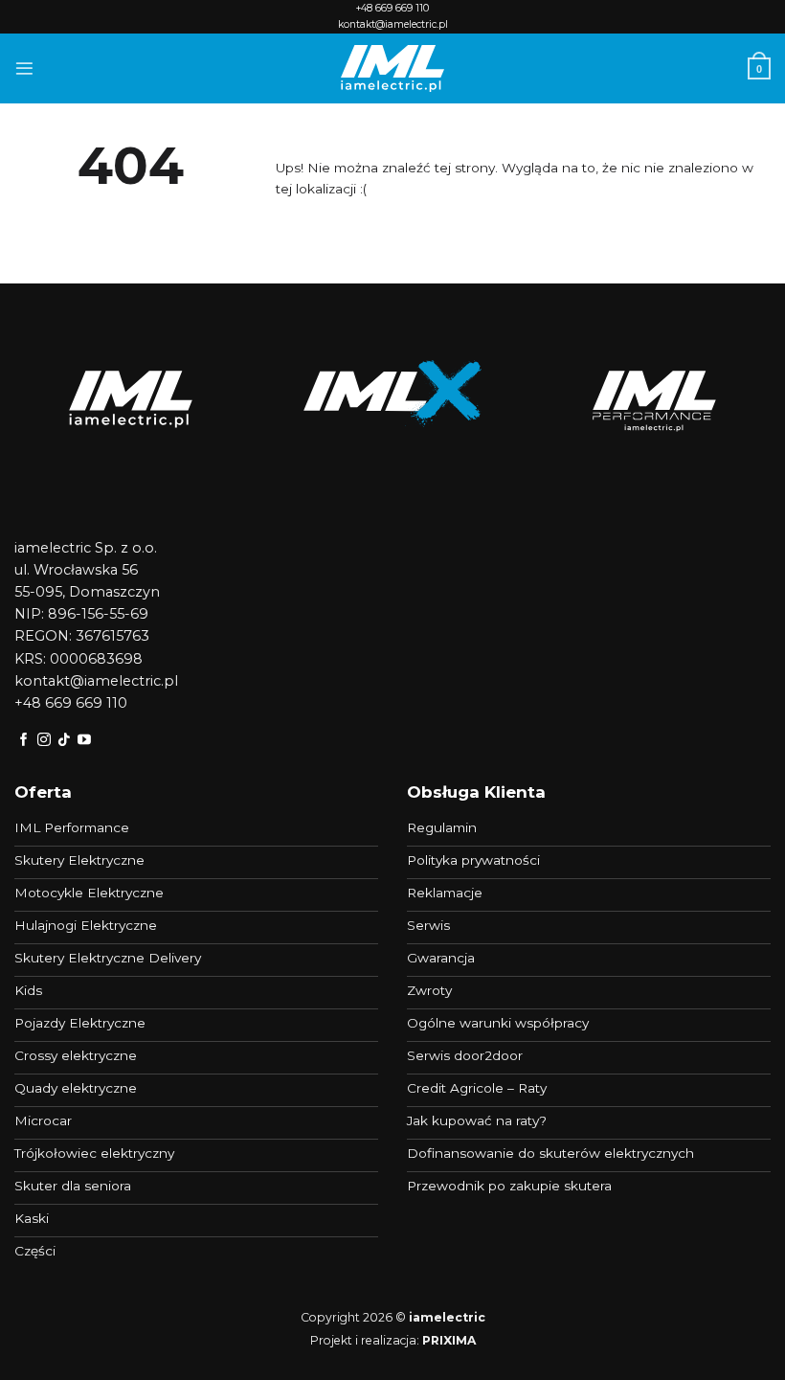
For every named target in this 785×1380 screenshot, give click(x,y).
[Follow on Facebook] (24, 740)
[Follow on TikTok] (64, 740)
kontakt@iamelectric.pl (393, 24)
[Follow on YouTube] (84, 740)
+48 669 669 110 (392, 8)
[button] (24, 68)
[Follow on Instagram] (44, 740)
